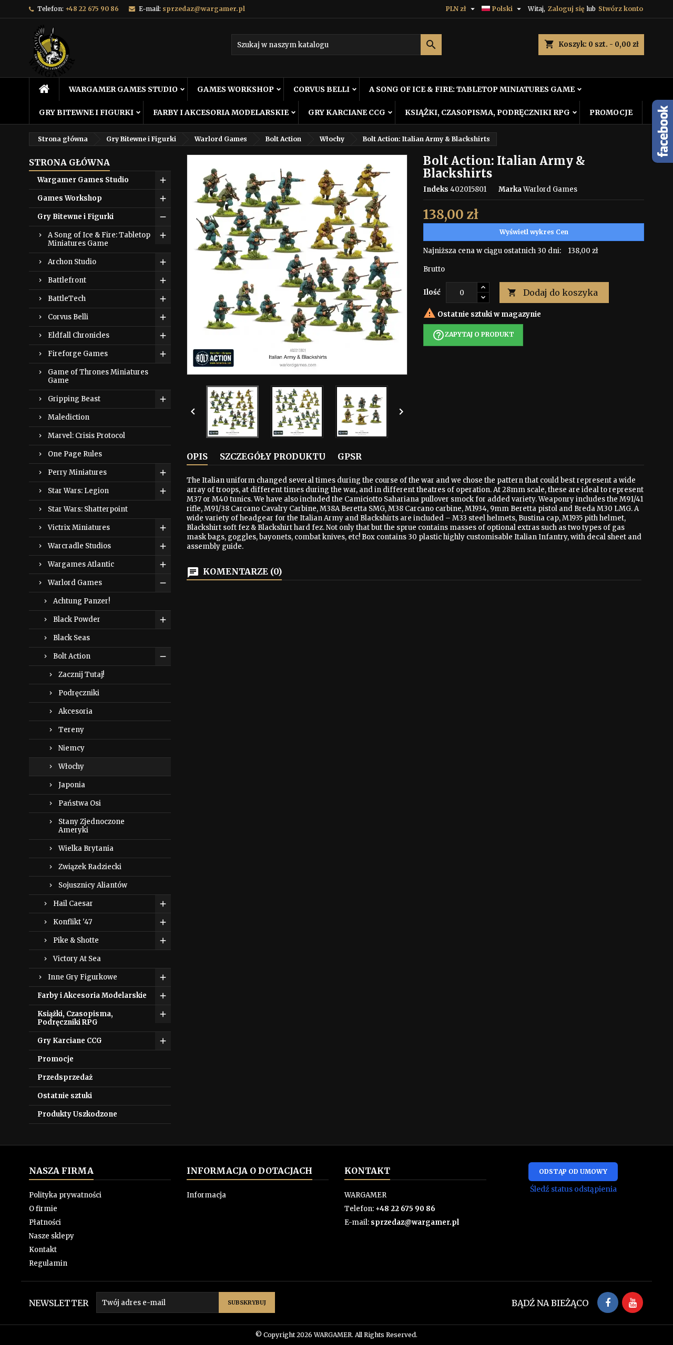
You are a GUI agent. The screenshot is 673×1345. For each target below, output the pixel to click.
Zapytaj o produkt (473, 335)
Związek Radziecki (89, 866)
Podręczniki (78, 693)
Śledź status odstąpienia (573, 1189)
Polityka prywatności (65, 1195)
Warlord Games (75, 582)
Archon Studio (72, 261)
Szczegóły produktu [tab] (272, 456)
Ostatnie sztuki (64, 1095)
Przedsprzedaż (65, 1077)
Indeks (435, 189)
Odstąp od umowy (573, 1171)
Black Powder (76, 619)
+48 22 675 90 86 (92, 9)
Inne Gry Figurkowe (82, 977)
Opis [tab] (197, 456)
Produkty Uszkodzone (77, 1114)
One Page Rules (75, 454)
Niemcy (71, 748)
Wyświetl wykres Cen (533, 232)
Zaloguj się (566, 9)
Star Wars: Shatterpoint (88, 509)
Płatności (45, 1222)
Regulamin (48, 1263)
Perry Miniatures (77, 472)
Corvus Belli (321, 89)
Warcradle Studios (79, 545)
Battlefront (67, 280)
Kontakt (43, 1249)
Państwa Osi (79, 803)
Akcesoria (75, 711)
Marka (510, 189)
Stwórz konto (620, 9)
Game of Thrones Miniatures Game (98, 376)
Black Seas (71, 637)
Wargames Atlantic (81, 564)
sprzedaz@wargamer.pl (203, 9)
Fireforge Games (78, 353)
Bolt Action (71, 656)
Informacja (206, 1195)
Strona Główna (69, 162)
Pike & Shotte (76, 940)
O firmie (43, 1208)
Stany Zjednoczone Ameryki (91, 826)
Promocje (611, 112)
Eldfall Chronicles (78, 335)
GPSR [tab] (350, 456)
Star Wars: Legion (78, 490)
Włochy (71, 766)
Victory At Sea (77, 958)
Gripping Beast (74, 398)
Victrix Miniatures (79, 527)
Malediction (68, 417)
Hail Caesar (73, 903)
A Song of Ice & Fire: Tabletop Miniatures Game (472, 89)
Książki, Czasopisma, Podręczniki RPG (487, 112)
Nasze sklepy (51, 1236)
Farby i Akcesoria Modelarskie (221, 112)
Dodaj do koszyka (552, 292)
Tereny (71, 729)
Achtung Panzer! (81, 601)
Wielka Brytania (86, 848)
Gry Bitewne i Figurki (86, 112)
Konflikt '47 (72, 921)
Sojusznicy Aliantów (92, 885)
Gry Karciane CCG (346, 112)
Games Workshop (235, 89)
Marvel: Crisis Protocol (86, 435)
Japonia (71, 784)
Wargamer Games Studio (123, 89)
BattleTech (67, 298)
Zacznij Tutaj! (81, 674)
